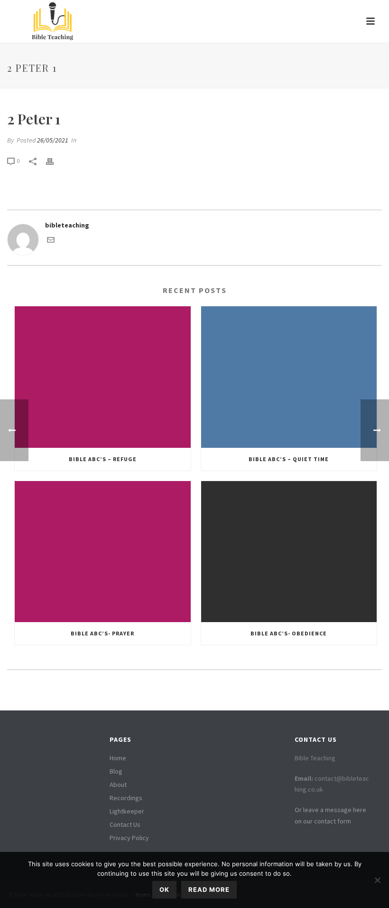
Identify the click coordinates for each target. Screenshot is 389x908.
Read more (209, 889)
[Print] (54, 160)
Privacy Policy (129, 837)
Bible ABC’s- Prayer (102, 633)
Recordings (126, 798)
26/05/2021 (52, 140)
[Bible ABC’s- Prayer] (103, 552)
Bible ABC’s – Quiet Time (289, 459)
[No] (377, 880)
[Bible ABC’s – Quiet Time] (289, 377)
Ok (164, 889)
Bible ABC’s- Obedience (288, 633)
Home (118, 758)
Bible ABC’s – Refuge (103, 459)
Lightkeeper (127, 811)
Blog (116, 771)
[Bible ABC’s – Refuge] (103, 377)
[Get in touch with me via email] (51, 241)
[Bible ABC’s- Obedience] (289, 552)
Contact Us (125, 824)
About (118, 784)
